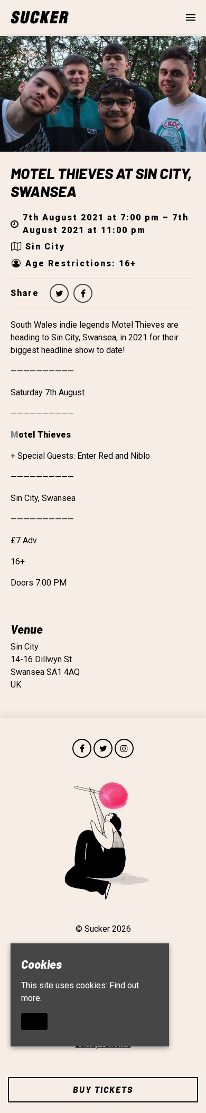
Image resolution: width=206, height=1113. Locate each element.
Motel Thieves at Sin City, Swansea (101, 182)
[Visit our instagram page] (124, 749)
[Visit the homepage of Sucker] (40, 17)
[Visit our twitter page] (59, 294)
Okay (34, 1021)
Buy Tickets (103, 1089)
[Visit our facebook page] (82, 294)
